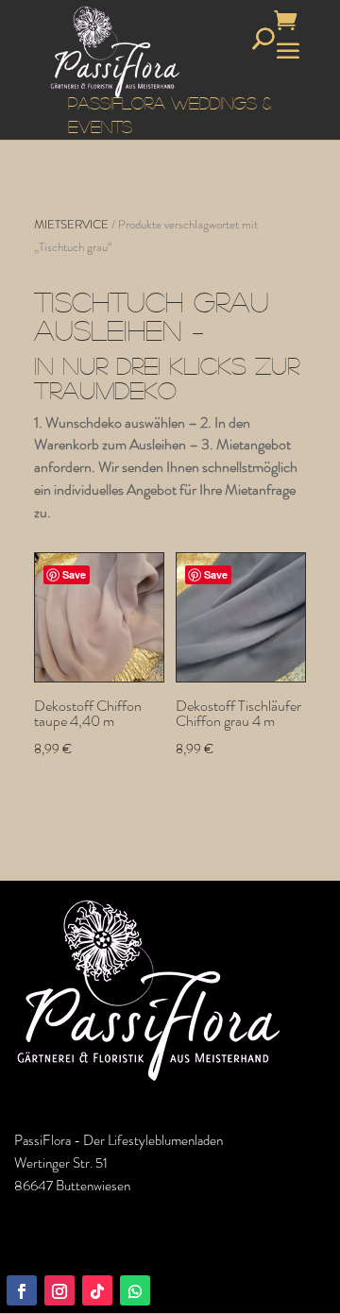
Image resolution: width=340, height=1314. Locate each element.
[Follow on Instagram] (59, 1290)
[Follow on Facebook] (22, 1290)
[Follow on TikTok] (97, 1290)
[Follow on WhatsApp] (135, 1290)
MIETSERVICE (71, 224)
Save (74, 574)
